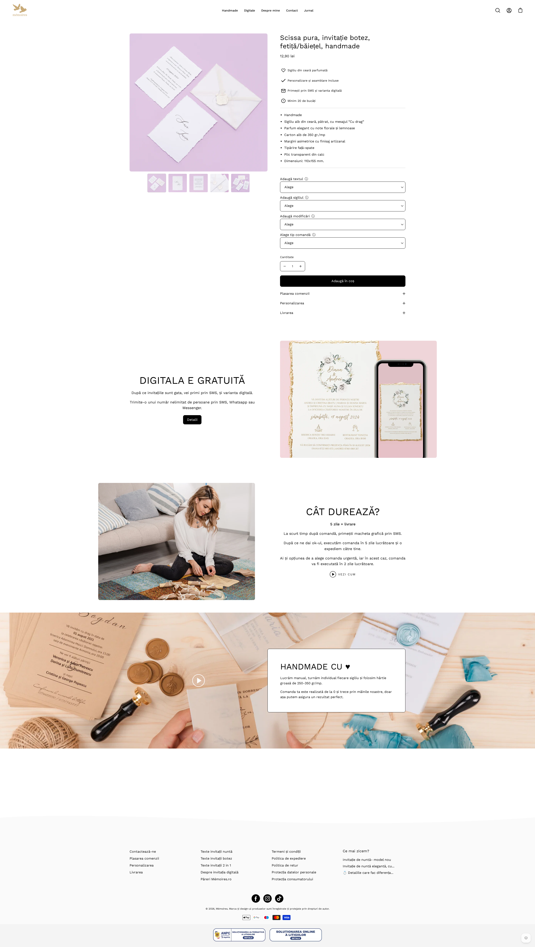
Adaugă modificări (295, 216)
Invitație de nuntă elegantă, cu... (368, 866)
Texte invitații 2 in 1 (216, 865)
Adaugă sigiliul (291, 198)
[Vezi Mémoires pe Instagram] (267, 898)
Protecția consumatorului (292, 879)
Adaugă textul (291, 179)
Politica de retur (285, 865)
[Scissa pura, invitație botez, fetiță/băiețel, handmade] (156, 183)
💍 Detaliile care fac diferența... (368, 872)
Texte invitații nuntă (216, 852)
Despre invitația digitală (219, 872)
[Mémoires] (20, 10)
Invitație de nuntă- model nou (367, 860)
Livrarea (286, 313)
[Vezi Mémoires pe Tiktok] (279, 898)
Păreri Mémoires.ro (216, 879)
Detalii (192, 420)
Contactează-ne (143, 852)
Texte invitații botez (216, 858)
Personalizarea (292, 303)
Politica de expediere (289, 858)
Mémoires (222, 908)
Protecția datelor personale (294, 872)
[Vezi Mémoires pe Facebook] (256, 898)
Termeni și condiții (286, 852)
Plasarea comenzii (295, 294)
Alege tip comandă (295, 235)
